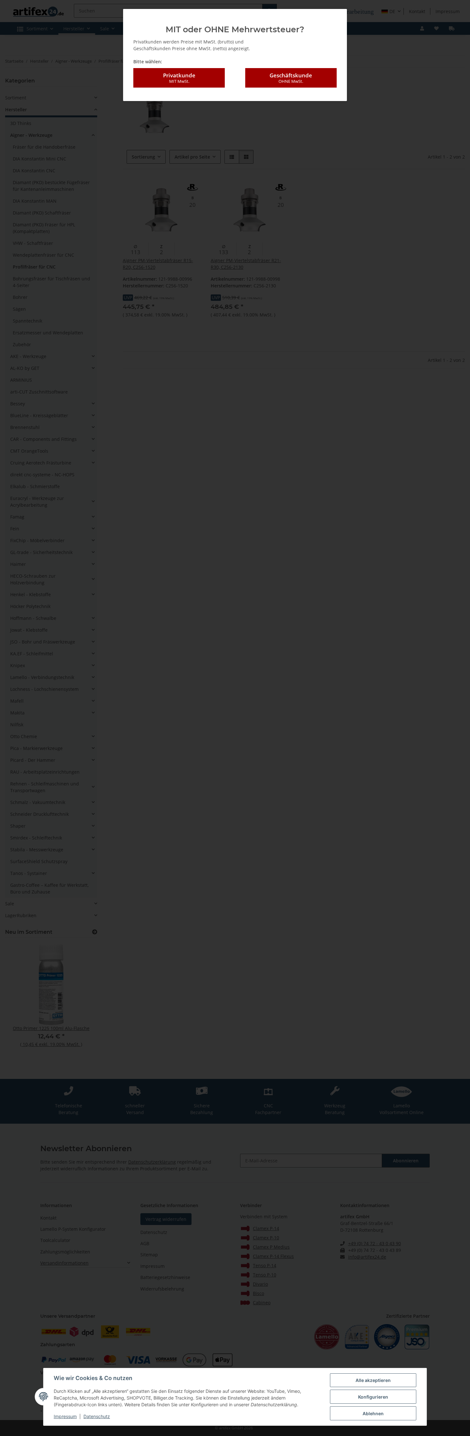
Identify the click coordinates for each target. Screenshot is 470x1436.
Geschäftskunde (291, 78)
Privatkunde (179, 78)
